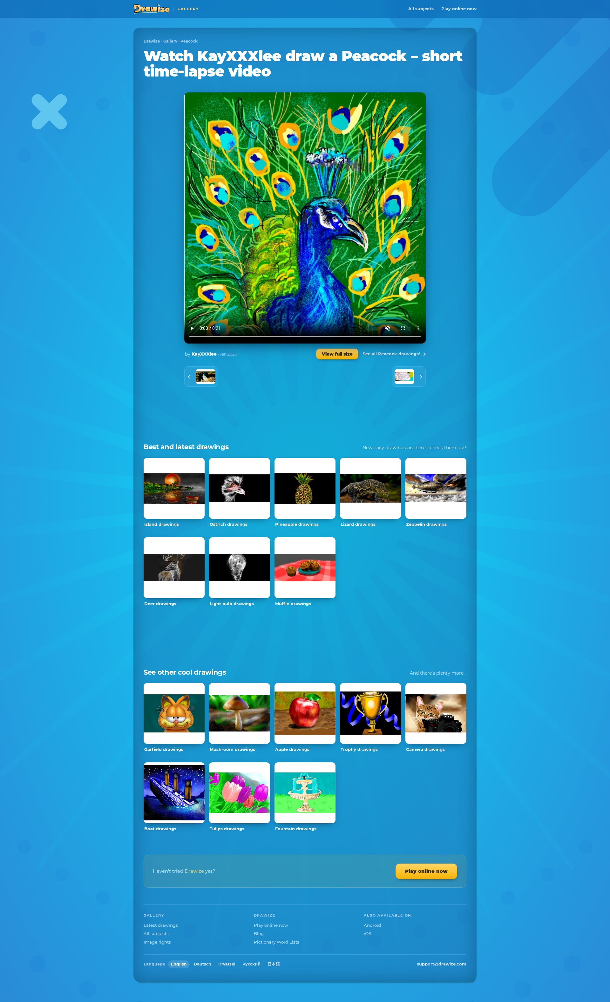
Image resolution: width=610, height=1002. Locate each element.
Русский (251, 964)
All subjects (421, 8)
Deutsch (202, 964)
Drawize (152, 41)
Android (372, 925)
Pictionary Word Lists (276, 942)
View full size (337, 354)
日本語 (274, 964)
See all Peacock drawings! (391, 353)
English (179, 964)
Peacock (189, 41)
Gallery (170, 41)
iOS (367, 933)
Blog (259, 933)
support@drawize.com (441, 963)
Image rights (157, 942)
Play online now (459, 8)
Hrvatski (226, 964)
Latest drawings (161, 925)
